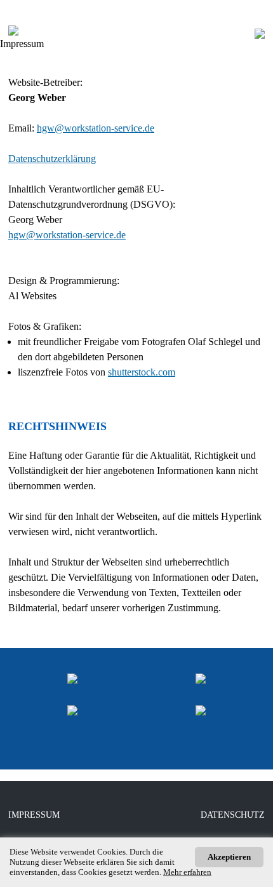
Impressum (34, 815)
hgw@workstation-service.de (95, 128)
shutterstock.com (141, 372)
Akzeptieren (229, 857)
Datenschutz (233, 815)
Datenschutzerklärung (52, 158)
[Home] (250, 43)
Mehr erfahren (187, 872)
